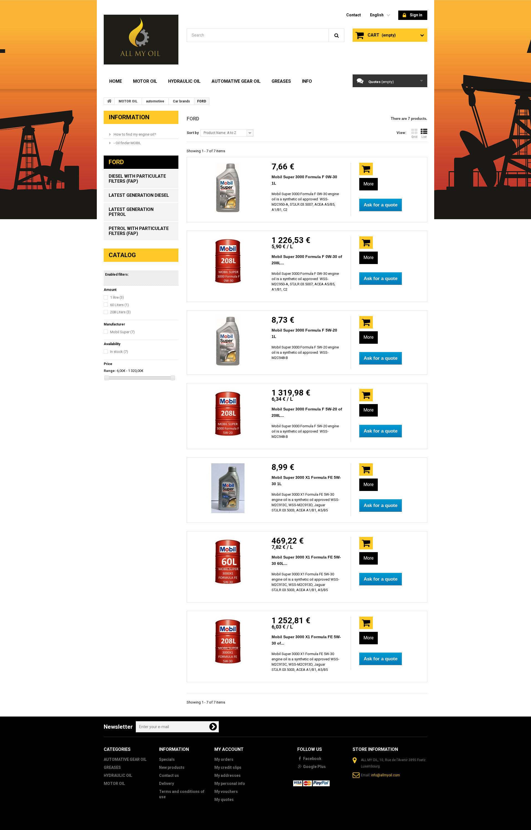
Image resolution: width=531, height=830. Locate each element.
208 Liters (120, 312)
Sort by (193, 133)
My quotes (224, 799)
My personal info (229, 783)
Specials (167, 759)
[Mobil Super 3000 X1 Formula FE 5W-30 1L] (227, 488)
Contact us (169, 775)
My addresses (227, 775)
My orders (223, 759)
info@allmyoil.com (385, 775)
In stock (119, 352)
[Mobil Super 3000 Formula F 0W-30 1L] (227, 188)
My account (229, 749)
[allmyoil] (141, 39)
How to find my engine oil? (134, 134)
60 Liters (119, 305)
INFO (307, 81)
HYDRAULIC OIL (184, 81)
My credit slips (227, 767)
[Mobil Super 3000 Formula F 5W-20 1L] (227, 341)
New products (171, 767)
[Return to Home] (109, 101)
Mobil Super (122, 332)
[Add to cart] (366, 169)
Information (129, 117)
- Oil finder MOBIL (127, 143)
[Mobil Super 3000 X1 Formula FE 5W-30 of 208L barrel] (227, 641)
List (423, 137)
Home (115, 81)
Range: (110, 371)
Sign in (416, 15)
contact (353, 15)
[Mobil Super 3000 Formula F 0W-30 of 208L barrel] (227, 261)
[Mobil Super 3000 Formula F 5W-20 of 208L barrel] (227, 414)
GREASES (281, 81)
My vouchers (226, 791)
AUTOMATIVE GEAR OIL (236, 81)
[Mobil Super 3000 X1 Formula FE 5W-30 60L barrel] (227, 562)
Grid (414, 137)
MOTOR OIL (145, 81)
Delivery (166, 783)
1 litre (117, 297)
